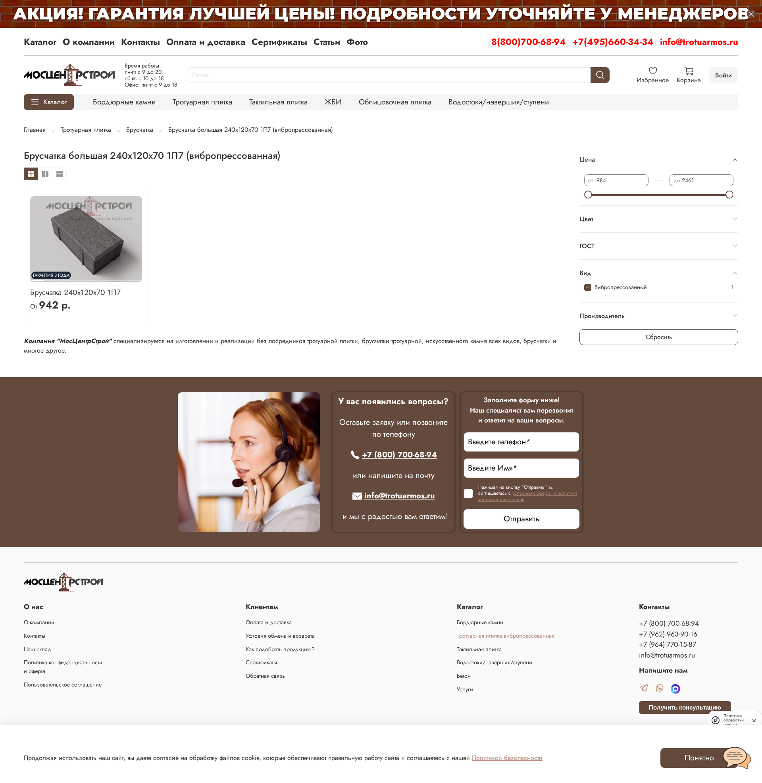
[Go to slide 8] (134, 277)
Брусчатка (139, 129)
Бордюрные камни (124, 101)
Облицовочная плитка (395, 101)
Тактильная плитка (278, 101)
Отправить (521, 519)
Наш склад (37, 649)
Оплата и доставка (205, 41)
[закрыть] (754, 719)
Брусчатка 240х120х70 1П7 (75, 292)
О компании (89, 41)
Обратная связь (265, 676)
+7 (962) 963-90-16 (668, 634)
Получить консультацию (685, 707)
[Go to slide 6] (107, 277)
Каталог (40, 41)
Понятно (699, 758)
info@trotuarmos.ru (699, 41)
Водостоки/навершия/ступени (498, 101)
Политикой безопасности (507, 757)
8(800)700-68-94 (528, 41)
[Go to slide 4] (79, 277)
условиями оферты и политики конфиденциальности (527, 496)
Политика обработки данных (734, 720)
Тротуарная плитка (202, 101)
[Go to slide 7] (120, 277)
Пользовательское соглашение (63, 684)
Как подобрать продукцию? (280, 649)
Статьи (327, 41)
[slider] (588, 195)
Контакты (140, 41)
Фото (357, 41)
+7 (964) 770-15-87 (667, 644)
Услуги (465, 689)
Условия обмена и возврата (280, 636)
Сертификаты (279, 41)
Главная (35, 129)
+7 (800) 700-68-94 (399, 455)
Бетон (464, 676)
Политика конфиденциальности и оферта (63, 666)
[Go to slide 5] (93, 277)
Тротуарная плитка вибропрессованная (505, 636)
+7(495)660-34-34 (613, 41)
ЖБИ (333, 101)
